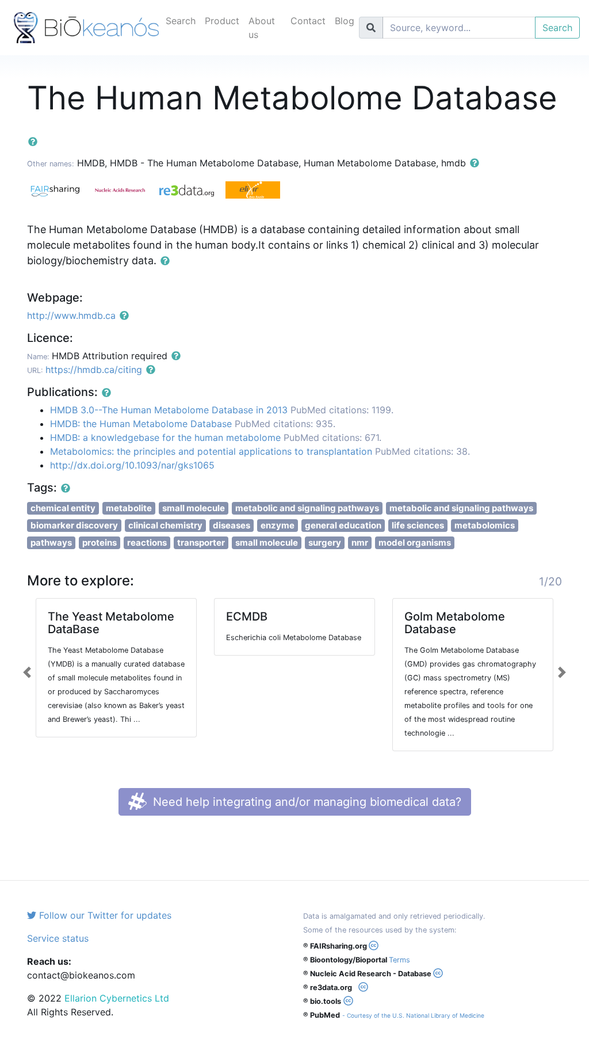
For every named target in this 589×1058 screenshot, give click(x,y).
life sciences (418, 525)
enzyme (277, 525)
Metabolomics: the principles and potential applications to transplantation (211, 451)
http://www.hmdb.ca (71, 315)
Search (181, 20)
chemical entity (62, 508)
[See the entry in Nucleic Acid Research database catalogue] (126, 189)
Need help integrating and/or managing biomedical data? (305, 802)
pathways (51, 542)
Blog (344, 20)
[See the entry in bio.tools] (257, 189)
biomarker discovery (74, 525)
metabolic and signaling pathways (307, 508)
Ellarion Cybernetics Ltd (116, 998)
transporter (201, 542)
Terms (399, 960)
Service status (58, 938)
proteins (99, 542)
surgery (324, 542)
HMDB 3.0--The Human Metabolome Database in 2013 (169, 410)
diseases (231, 525)
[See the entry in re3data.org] (192, 189)
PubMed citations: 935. (285, 423)
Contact (308, 20)
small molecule (193, 508)
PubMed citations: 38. (422, 451)
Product (222, 20)
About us (261, 27)
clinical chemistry (165, 525)
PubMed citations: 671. (332, 437)
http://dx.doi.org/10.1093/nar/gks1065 (132, 465)
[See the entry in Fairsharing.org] (60, 189)
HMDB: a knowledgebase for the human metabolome (165, 437)
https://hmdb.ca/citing (93, 369)
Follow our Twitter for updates (103, 915)
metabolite (129, 508)
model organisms (414, 542)
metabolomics (484, 525)
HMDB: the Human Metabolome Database (141, 423)
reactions (147, 542)
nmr (359, 542)
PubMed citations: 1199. (341, 410)
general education (343, 525)
